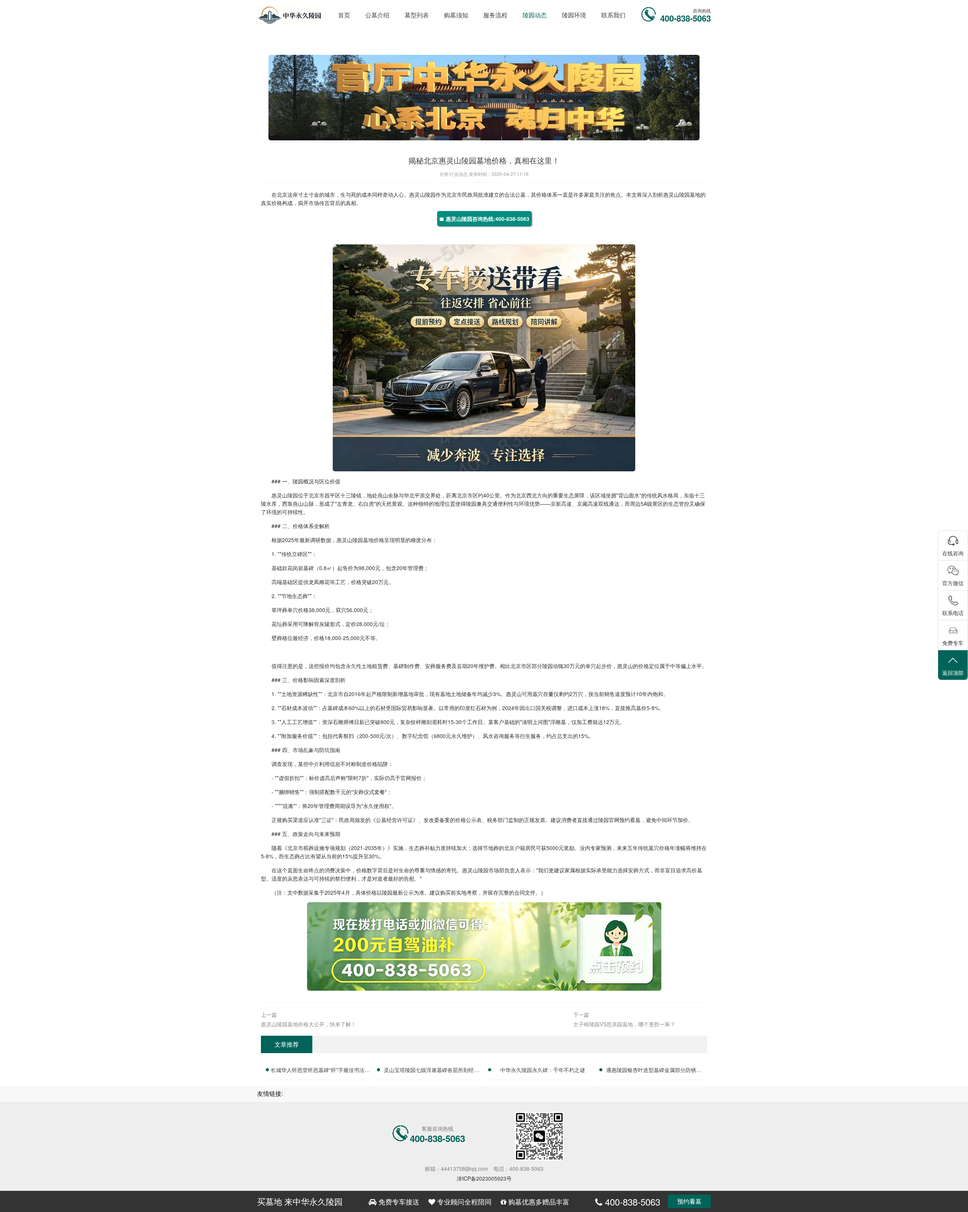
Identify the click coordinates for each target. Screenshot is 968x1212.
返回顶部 (952, 672)
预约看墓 (689, 1201)
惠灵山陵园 (422, 194)
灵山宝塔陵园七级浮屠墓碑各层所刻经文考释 (431, 1071)
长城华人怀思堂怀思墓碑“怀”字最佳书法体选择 (320, 1071)
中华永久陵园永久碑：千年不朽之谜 (542, 1070)
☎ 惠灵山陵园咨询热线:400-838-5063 (484, 218)
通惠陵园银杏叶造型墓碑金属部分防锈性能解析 (653, 1071)
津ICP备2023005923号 (484, 1178)
